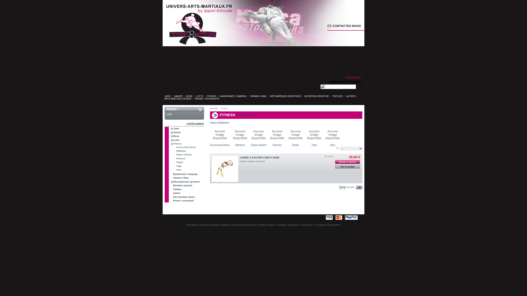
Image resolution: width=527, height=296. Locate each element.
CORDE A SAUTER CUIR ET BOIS (259, 157)
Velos (179, 170)
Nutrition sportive (316, 96)
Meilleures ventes (229, 225)
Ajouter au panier (347, 162)
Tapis (179, 166)
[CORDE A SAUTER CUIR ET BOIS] (224, 168)
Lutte (199, 96)
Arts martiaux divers (177, 98)
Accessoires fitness (186, 147)
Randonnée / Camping (233, 96)
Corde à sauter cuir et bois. (253, 161)
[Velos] (332, 142)
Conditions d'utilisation (288, 225)
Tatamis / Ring (258, 96)
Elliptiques (181, 151)
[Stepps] (295, 142)
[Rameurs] (277, 142)
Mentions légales (266, 225)
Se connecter (353, 77)
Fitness (211, 96)
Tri (337, 148)
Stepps (179, 162)
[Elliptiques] (240, 142)
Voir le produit (347, 166)
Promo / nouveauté (207, 98)
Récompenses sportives (285, 96)
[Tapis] (314, 142)
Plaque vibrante (184, 154)
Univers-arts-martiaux (193, 29)
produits (351, 187)
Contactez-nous (338, 69)
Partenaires (334, 225)
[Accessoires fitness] (220, 142)
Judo (167, 96)
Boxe (189, 96)
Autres (350, 96)
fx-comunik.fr (320, 225)
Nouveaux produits (209, 225)
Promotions (192, 225)
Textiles (337, 96)
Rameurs (180, 158)
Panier (356, 81)
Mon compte (339, 81)
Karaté (178, 96)
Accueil (213, 108)
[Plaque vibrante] (258, 142)
